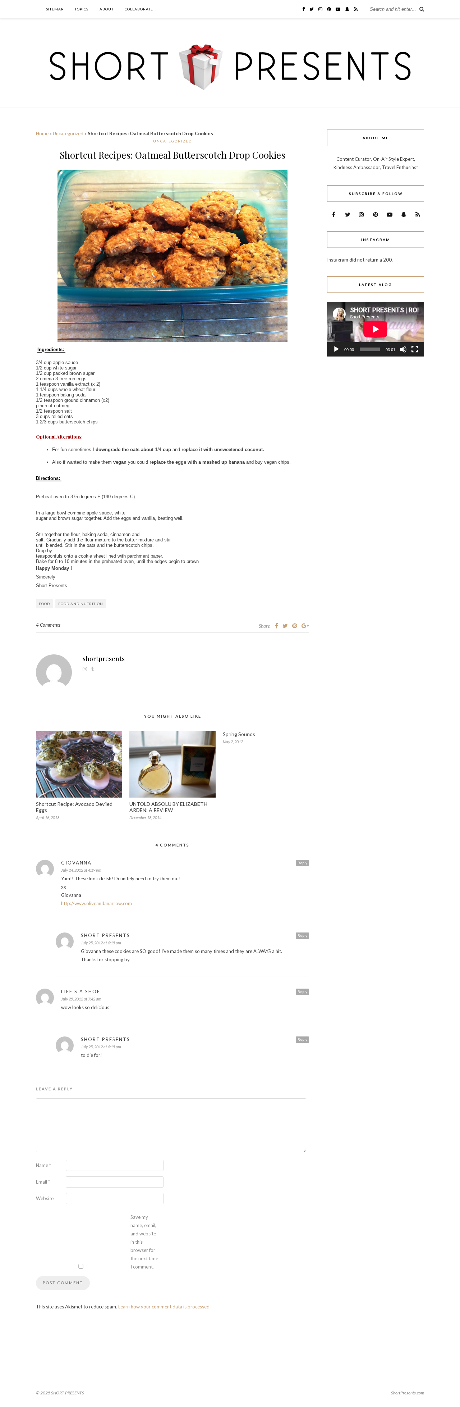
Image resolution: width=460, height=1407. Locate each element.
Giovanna (76, 863)
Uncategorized (68, 133)
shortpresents (104, 658)
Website (45, 1198)
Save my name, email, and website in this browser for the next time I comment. (144, 1242)
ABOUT (107, 9)
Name (43, 1165)
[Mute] (403, 349)
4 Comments (48, 625)
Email (43, 1182)
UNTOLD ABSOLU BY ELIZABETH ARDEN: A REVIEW (168, 807)
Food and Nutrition (80, 604)
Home (42, 133)
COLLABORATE (139, 9)
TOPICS (81, 9)
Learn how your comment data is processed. (164, 1307)
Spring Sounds (239, 734)
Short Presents (105, 935)
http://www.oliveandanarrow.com (96, 903)
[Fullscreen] (414, 349)
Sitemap (55, 9)
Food (44, 604)
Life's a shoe (80, 991)
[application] (375, 329)
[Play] (336, 349)
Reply (302, 863)
